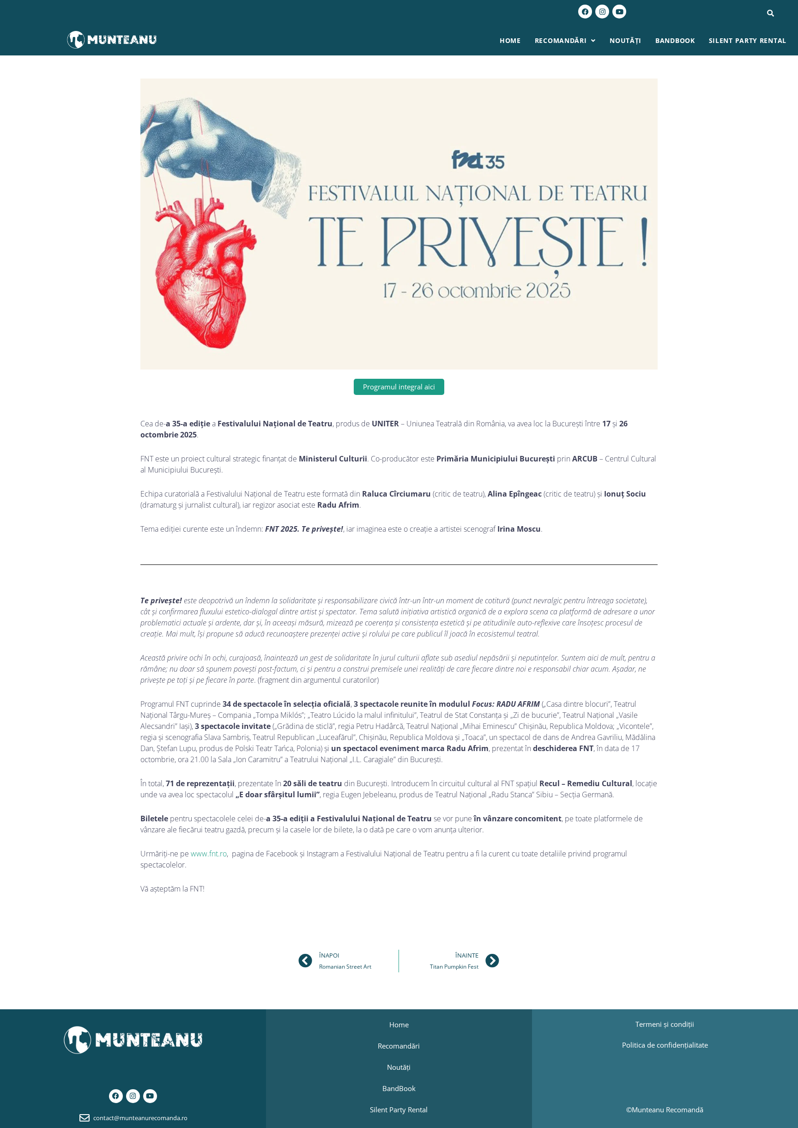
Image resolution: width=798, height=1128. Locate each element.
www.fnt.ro (209, 854)
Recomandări (561, 40)
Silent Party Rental (747, 40)
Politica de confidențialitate (665, 1044)
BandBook (675, 40)
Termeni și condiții (664, 1024)
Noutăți (625, 40)
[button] (565, 40)
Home (510, 40)
